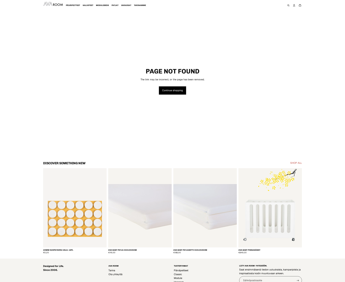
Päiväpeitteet (181, 270)
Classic (178, 274)
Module (178, 278)
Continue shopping (172, 90)
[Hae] (288, 5)
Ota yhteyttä (115, 274)
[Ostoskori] (300, 5)
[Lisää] (102, 243)
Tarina (111, 270)
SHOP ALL (296, 162)
